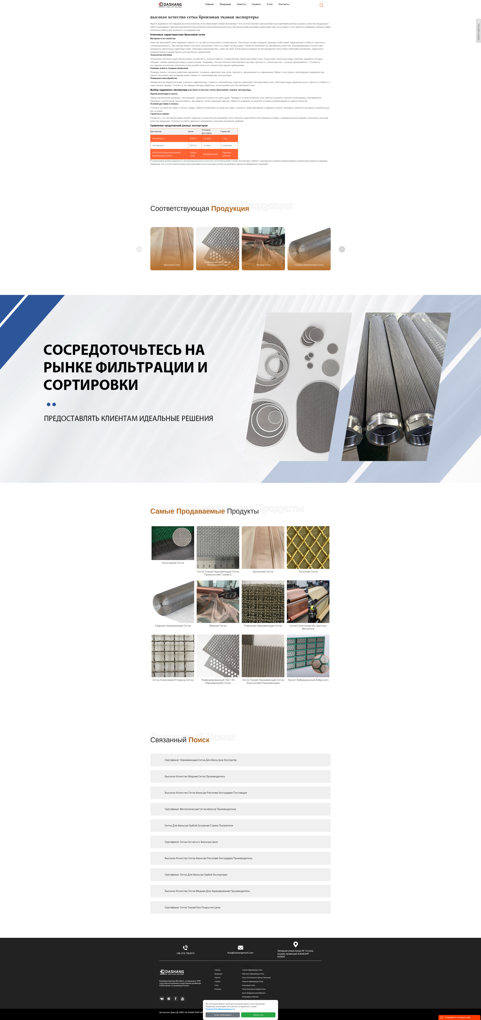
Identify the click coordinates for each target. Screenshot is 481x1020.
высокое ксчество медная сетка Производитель (195, 776)
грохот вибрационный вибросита (254, 993)
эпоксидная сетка (248, 985)
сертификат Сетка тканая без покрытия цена (192, 907)
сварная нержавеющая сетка (252, 981)
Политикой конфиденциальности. (220, 1009)
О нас (216, 985)
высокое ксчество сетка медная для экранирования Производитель (207, 891)
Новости (217, 978)
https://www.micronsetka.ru (296, 49)
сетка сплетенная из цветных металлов (256, 978)
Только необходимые (222, 1015)
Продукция (218, 974)
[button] (342, 249)
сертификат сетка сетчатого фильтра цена (191, 841)
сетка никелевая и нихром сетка (254, 989)
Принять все (258, 1015)
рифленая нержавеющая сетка (253, 974)
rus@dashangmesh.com (240, 952)
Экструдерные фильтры (250, 997)
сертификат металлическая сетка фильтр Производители (200, 809)
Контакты (217, 989)
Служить (217, 981)
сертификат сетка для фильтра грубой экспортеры (196, 874)
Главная (217, 970)
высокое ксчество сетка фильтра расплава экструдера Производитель (208, 858)
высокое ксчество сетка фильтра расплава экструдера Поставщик (206, 792)
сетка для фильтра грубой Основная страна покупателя (199, 825)
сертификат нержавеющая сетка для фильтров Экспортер (201, 760)
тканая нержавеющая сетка (252, 970)
